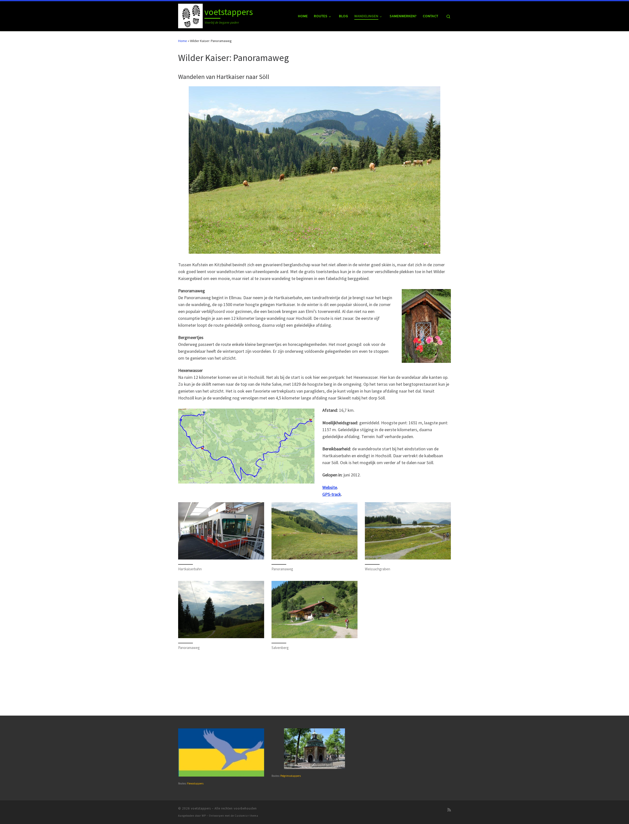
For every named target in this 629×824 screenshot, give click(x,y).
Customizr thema (246, 815)
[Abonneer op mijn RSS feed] (449, 810)
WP (204, 815)
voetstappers (201, 808)
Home (182, 41)
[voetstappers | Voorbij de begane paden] (190, 15)
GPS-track (331, 494)
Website (329, 487)
